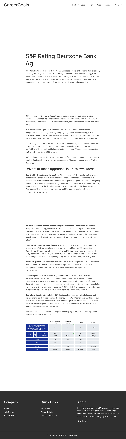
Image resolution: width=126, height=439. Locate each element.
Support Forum (10, 415)
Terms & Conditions (49, 415)
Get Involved (46, 408)
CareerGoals (16, 4)
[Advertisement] (63, 26)
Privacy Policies (47, 412)
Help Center (9, 412)
